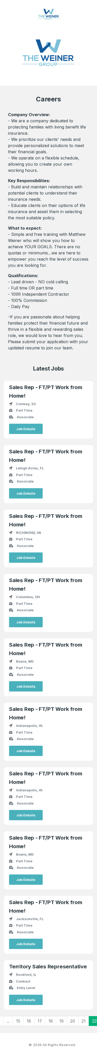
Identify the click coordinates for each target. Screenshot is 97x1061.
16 (29, 1021)
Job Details (25, 429)
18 (50, 1021)
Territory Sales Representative (48, 966)
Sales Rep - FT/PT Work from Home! (45, 391)
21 (83, 1021)
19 (61, 1021)
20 (72, 1021)
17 (40, 1021)
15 (18, 1021)
